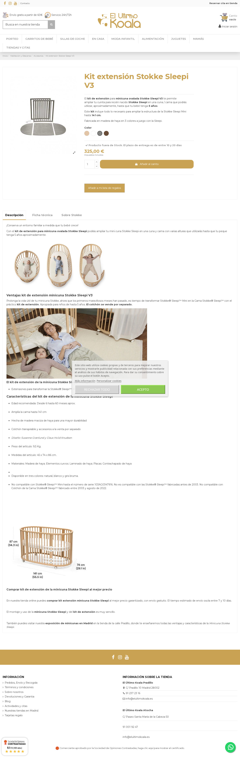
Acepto (143, 389)
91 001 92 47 (130, 727)
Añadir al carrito (149, 164)
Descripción (14, 215)
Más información (85, 380)
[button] (18, 47)
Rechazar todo (97, 389)
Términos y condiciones (19, 687)
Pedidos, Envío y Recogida (21, 682)
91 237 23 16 (133, 693)
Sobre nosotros (14, 692)
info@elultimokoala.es (139, 698)
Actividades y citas (16, 706)
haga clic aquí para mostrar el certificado (161, 748)
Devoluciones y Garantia (19, 696)
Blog (8, 701)
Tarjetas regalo (14, 715)
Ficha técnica (42, 215)
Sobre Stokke (71, 215)
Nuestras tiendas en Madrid (21, 710)
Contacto (25, 3)
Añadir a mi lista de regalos (104, 188)
